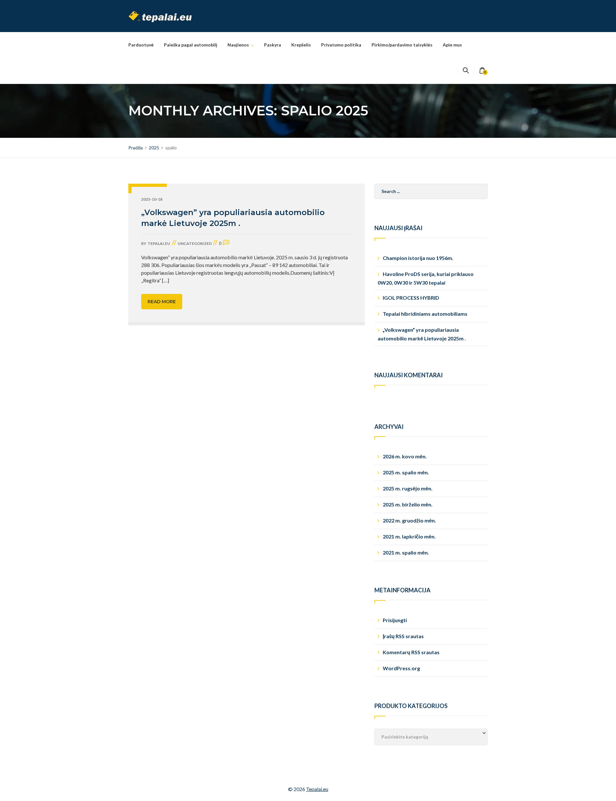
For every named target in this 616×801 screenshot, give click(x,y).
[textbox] (431, 737)
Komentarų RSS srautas (411, 652)
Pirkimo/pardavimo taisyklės (402, 44)
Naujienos (238, 44)
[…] (165, 280)
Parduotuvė (141, 44)
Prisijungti (395, 620)
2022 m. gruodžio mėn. (409, 520)
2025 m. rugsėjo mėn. (407, 488)
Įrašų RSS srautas (403, 636)
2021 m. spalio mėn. (406, 552)
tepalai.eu (159, 243)
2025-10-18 (151, 199)
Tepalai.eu (317, 789)
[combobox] (431, 737)
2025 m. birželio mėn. (407, 504)
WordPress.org (401, 668)
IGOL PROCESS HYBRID (411, 298)
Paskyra (272, 44)
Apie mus (452, 44)
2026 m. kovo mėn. (405, 456)
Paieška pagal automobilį (190, 44)
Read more (162, 302)
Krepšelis (301, 44)
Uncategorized (195, 243)
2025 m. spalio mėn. (406, 472)
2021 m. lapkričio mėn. (409, 536)
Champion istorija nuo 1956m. (418, 258)
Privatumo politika (341, 44)
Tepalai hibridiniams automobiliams (425, 314)
